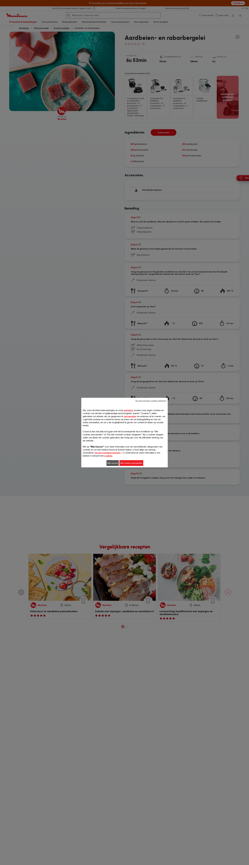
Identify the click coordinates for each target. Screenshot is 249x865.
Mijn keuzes (112, 463)
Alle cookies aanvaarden (131, 463)
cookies (108, 456)
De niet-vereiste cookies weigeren (150, 401)
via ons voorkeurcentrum (107, 452)
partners (128, 410)
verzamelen (130, 416)
